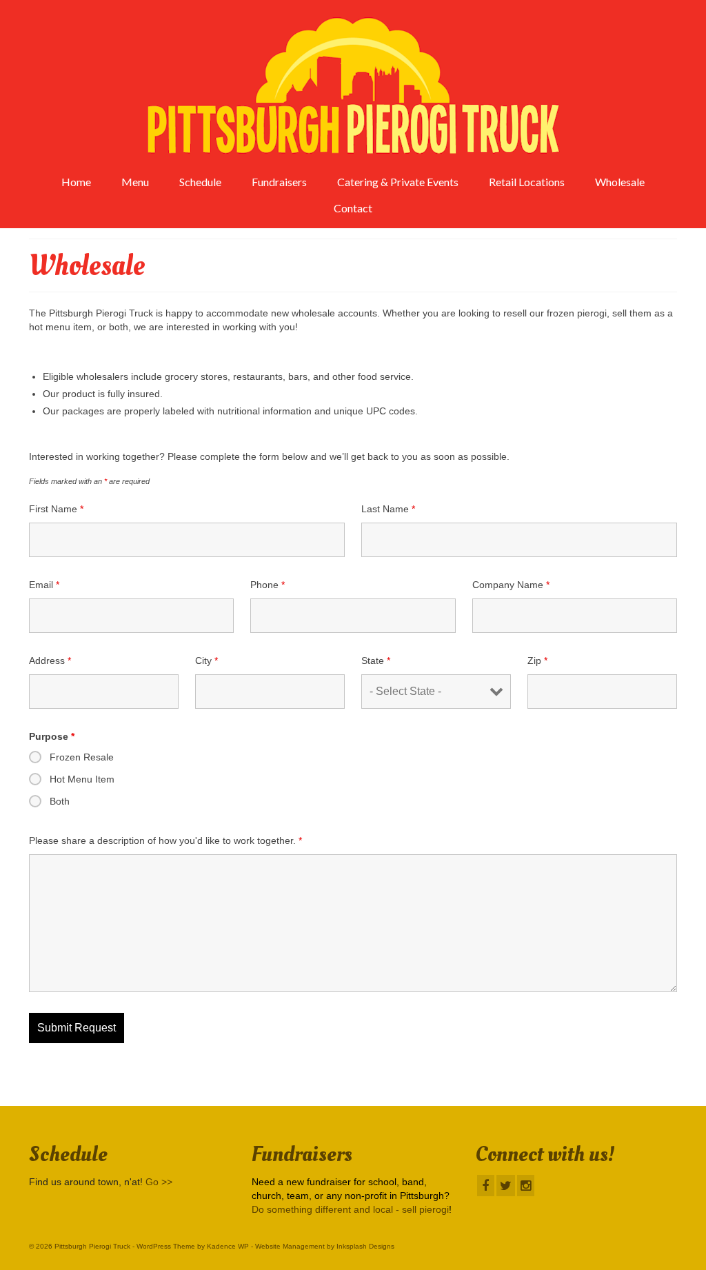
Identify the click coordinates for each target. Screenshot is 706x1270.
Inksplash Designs (365, 1246)
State (375, 660)
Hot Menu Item (82, 779)
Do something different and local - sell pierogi (350, 1209)
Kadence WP (228, 1246)
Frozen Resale (82, 757)
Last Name (388, 508)
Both (60, 801)
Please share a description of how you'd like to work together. (165, 840)
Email (44, 584)
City (206, 660)
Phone (267, 584)
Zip (537, 660)
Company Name (510, 584)
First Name (56, 508)
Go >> (158, 1181)
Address (50, 660)
